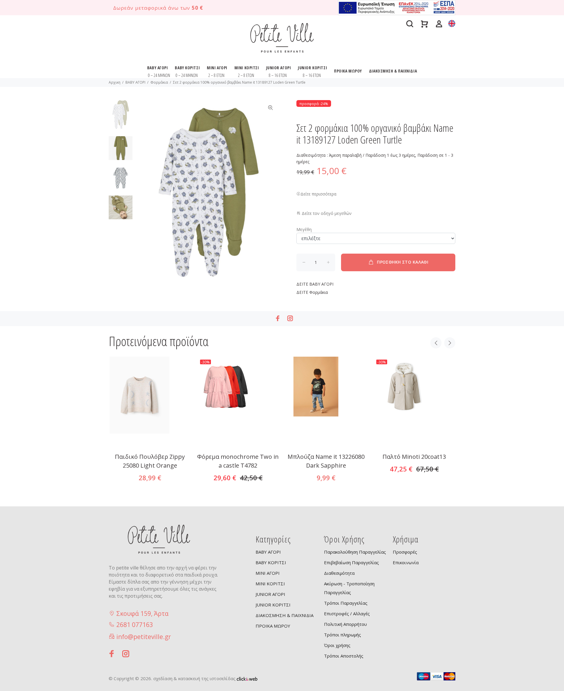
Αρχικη (114, 82)
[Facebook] (278, 318)
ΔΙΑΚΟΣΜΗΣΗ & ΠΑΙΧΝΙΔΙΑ (393, 71)
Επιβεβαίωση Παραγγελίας (351, 562)
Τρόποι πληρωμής (342, 635)
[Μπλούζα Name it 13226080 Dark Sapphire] (326, 437)
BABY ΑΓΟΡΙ (157, 67)
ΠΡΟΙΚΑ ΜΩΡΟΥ (348, 71)
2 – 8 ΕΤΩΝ (216, 75)
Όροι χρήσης (337, 645)
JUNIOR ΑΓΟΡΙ (278, 67)
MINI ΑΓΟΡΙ (217, 67)
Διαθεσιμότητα (339, 573)
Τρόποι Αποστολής (343, 656)
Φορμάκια (159, 82)
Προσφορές (405, 552)
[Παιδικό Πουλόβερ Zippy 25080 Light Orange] (150, 437)
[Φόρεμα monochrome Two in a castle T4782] (238, 437)
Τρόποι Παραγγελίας (345, 603)
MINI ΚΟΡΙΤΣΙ (246, 67)
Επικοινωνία (406, 562)
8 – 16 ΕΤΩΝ (278, 75)
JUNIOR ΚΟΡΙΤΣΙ (312, 67)
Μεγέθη (304, 229)
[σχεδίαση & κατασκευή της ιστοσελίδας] (247, 678)
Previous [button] (436, 342)
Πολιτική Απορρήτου (345, 624)
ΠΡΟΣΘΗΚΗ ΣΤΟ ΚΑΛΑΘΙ (402, 262)
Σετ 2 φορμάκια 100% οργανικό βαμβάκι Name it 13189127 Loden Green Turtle (239, 82)
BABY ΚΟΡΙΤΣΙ (187, 67)
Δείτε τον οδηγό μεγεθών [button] (326, 213)
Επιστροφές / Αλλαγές (347, 613)
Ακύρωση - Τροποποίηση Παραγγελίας (349, 588)
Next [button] (449, 342)
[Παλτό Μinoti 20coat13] (414, 437)
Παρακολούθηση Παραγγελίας (355, 552)
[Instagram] (290, 318)
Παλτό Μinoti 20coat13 (414, 457)
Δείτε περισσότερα (318, 194)
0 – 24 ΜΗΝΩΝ (159, 75)
